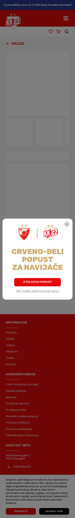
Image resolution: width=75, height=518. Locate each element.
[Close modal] (67, 224)
